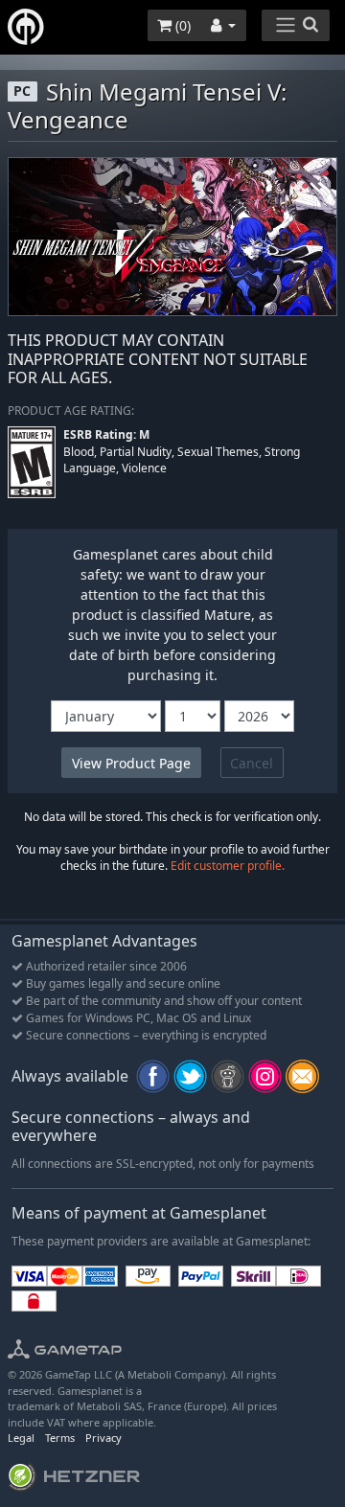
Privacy (103, 1437)
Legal (21, 1437)
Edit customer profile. (228, 865)
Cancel (251, 763)
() (181, 25)
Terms (60, 1437)
